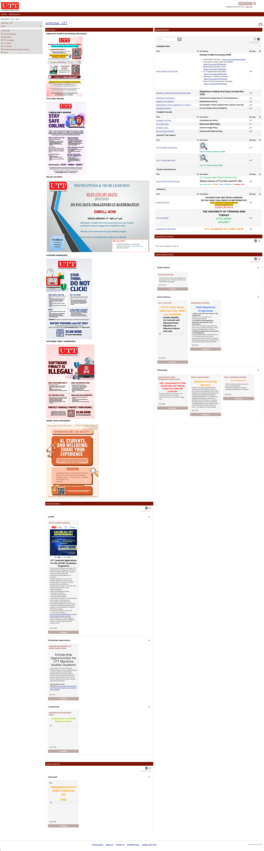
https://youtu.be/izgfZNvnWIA (215, 74)
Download (69, 632)
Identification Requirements (165, 98)
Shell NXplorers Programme (200, 303)
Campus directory (149, 845)
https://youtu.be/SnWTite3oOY (215, 79)
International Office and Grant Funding (16, 49)
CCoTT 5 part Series (164, 303)
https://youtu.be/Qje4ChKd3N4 (234, 59)
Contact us (120, 845)
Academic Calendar (9, 34)
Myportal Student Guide (166, 274)
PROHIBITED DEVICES (163, 108)
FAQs (50, 783)
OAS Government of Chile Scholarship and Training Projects (169, 378)
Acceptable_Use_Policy (163, 120)
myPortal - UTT (7, 23)
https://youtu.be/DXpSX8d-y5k (215, 64)
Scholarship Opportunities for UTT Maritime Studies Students (60, 647)
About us (109, 845)
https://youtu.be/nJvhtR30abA (214, 69)
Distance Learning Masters (200, 377)
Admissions (14, 14)
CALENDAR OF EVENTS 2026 (166, 229)
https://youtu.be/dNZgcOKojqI (215, 84)
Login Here (248, 7)
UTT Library (7, 43)
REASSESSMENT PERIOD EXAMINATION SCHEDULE (173, 105)
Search (5, 52)
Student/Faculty (245, 4)
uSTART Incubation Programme (59, 523)
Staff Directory (133, 845)
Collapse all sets (145, 511)
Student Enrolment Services (164, 254)
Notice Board (50, 30)
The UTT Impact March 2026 (165, 160)
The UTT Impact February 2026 (166, 147)
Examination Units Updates (164, 236)
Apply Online (7, 37)
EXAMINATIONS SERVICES (165, 102)
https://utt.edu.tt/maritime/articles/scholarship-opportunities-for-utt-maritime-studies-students (63, 687)
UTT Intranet (7, 46)
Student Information (162, 30)
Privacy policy (97, 845)
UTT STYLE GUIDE (162, 218)
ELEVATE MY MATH (162, 202)
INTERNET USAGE (162, 128)
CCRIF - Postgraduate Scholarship (235, 377)
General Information (53, 504)
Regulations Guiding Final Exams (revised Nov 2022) (173, 93)
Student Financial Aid (53, 764)
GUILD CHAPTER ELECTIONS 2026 (167, 181)
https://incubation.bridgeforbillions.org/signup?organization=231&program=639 (63, 615)
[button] (179, 39)
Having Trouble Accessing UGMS (167, 71)
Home (4, 14)
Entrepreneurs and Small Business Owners (60, 713)
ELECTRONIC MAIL (162, 124)
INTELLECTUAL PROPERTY (165, 131)
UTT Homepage (8, 40)
